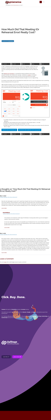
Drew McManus (11, 41)
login (5, 262)
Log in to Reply (4, 208)
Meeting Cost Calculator (9, 73)
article (29, 75)
